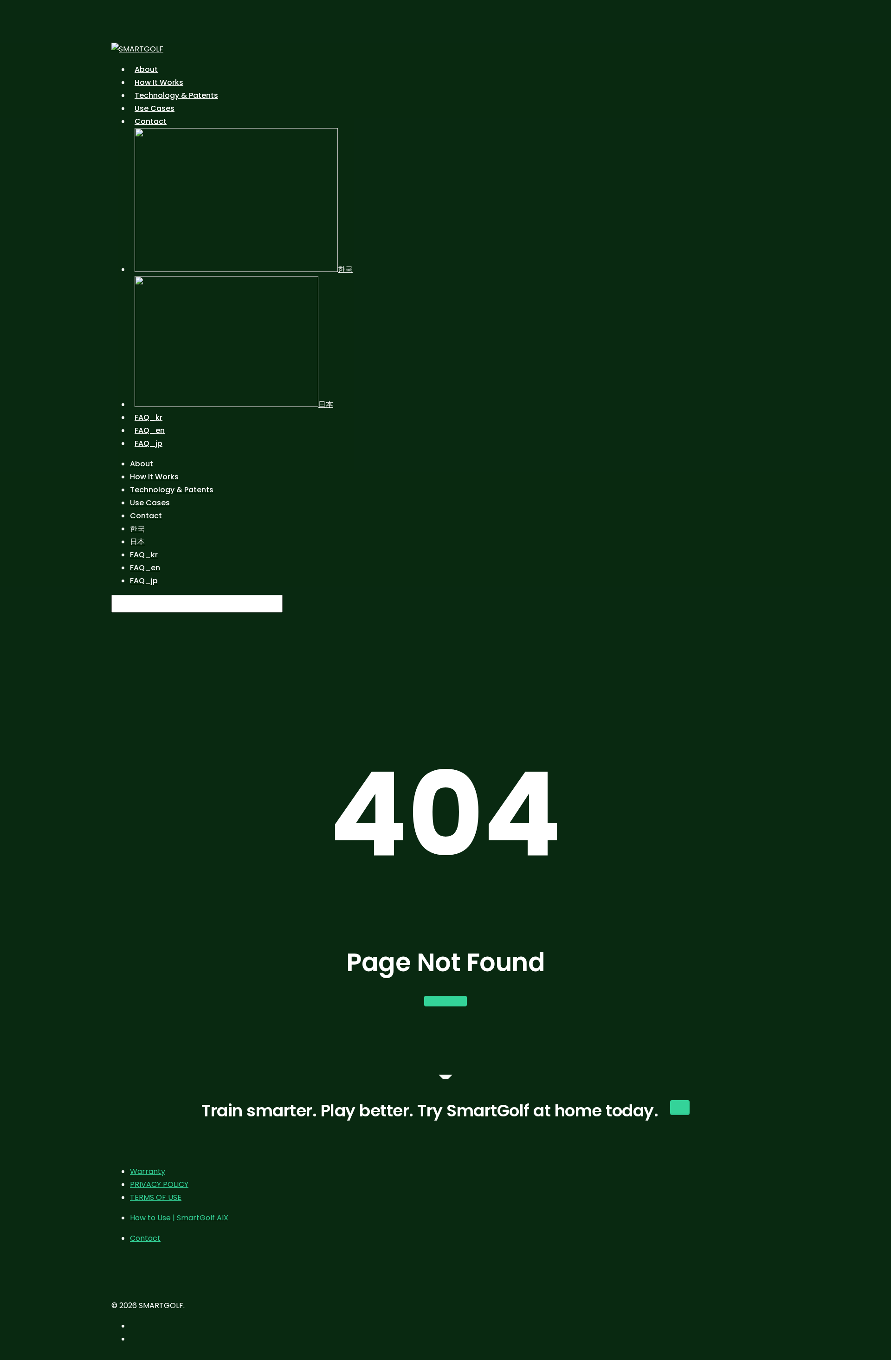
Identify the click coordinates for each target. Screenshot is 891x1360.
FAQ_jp (144, 580)
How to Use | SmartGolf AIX (179, 1217)
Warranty (147, 1171)
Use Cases (150, 502)
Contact (146, 515)
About (141, 463)
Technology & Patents (171, 489)
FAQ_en (145, 567)
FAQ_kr (144, 554)
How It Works (154, 476)
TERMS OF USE (155, 1197)
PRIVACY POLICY (159, 1184)
